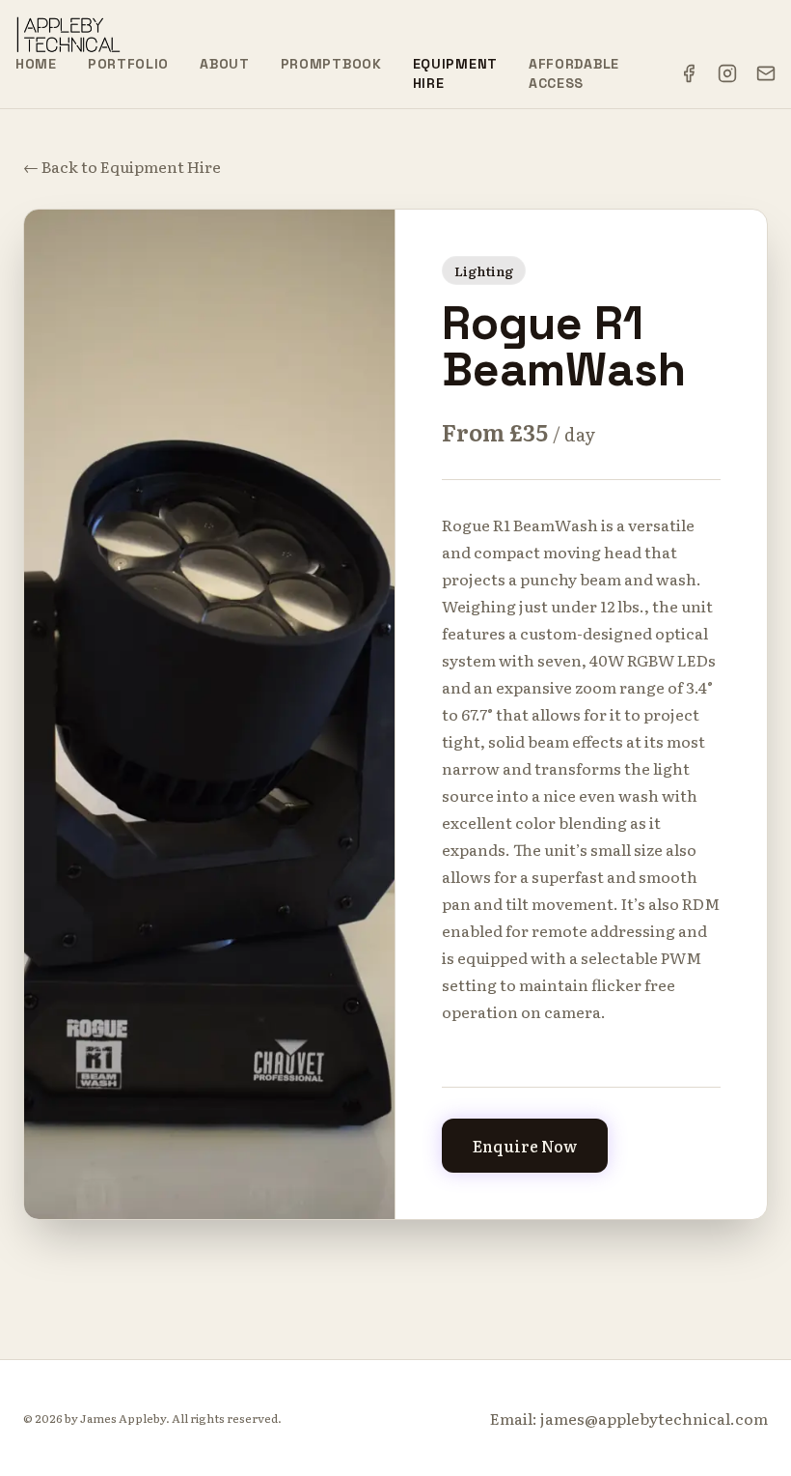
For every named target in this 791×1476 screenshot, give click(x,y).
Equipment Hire (455, 73)
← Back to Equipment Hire (122, 166)
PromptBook (331, 63)
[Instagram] (727, 73)
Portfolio (128, 63)
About (225, 63)
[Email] (766, 73)
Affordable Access (574, 73)
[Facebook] (688, 73)
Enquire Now (525, 1145)
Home (36, 63)
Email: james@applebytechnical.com (629, 1418)
